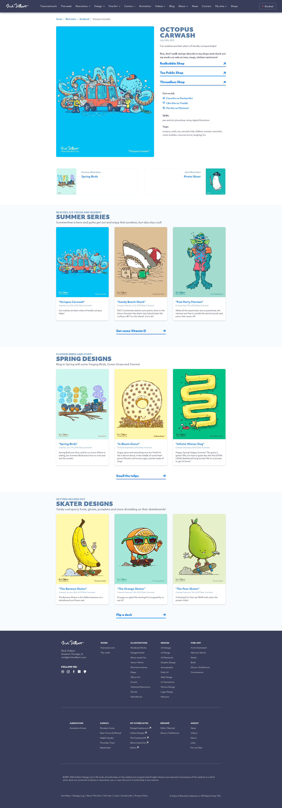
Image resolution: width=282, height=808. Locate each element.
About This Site (93, 795)
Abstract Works (198, 652)
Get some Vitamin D (131, 331)
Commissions (197, 672)
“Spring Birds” (68, 444)
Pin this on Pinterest (177, 108)
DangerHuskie (137, 652)
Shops (234, 6)
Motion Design (168, 687)
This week (66, 6)
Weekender (105, 747)
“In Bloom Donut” (128, 444)
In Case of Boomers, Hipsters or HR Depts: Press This (195, 795)
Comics (128, 6)
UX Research (167, 657)
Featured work (48, 6)
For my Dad (196, 747)
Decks (194, 657)
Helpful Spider (107, 737)
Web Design (166, 677)
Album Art (135, 677)
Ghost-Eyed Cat (138, 742)
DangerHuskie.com (139, 728)
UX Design (166, 647)
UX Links (107, 795)
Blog (171, 6)
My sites (219, 6)
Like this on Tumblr (177, 103)
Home (59, 19)
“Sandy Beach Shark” (131, 302)
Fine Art (113, 6)
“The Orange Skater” (131, 589)
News (195, 6)
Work (104, 642)
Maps (133, 672)
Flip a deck (124, 615)
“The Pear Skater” (188, 589)
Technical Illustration (140, 687)
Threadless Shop (172, 82)
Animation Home (78, 728)
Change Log (78, 795)
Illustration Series (139, 667)
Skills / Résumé (167, 728)
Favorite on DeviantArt (179, 98)
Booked (269, 6)
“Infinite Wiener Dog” (190, 444)
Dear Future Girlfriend (110, 733)
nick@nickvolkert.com (73, 657)
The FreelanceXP (138, 737)
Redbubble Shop (172, 63)
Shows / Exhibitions (200, 667)
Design (98, 6)
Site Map (65, 795)
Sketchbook (136, 696)
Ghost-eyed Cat (138, 657)
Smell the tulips (127, 476)
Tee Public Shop (171, 73)
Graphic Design (168, 662)
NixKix (133, 747)
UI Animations (167, 682)
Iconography (167, 667)
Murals (134, 691)
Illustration (82, 6)
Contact (206, 6)
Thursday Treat (107, 742)
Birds (193, 662)
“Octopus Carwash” (72, 302)
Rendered (84, 19)
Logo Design (167, 691)
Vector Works (137, 662)
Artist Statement (199, 647)
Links (193, 742)
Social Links (126, 795)
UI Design (165, 652)
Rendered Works (139, 647)
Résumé (164, 723)
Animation (145, 6)
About (181, 6)
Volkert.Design (137, 733)
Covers (134, 682)
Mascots (165, 696)
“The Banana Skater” (73, 589)
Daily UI (165, 672)
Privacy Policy (141, 795)
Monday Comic (107, 728)
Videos (159, 6)
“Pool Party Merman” (189, 302)
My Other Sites (139, 723)
